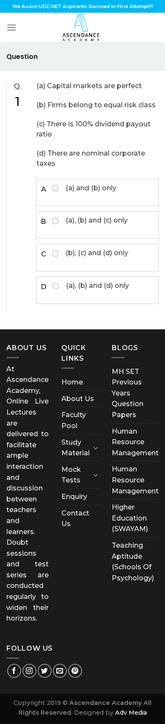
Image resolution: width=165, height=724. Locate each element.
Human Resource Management (135, 442)
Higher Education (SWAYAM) (130, 518)
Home (72, 382)
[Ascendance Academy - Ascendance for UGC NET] (82, 27)
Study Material (75, 447)
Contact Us (75, 518)
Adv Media (131, 712)
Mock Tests (71, 475)
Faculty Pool (73, 420)
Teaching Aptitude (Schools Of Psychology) (133, 561)
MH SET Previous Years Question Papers (127, 393)
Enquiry (74, 497)
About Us (77, 399)
